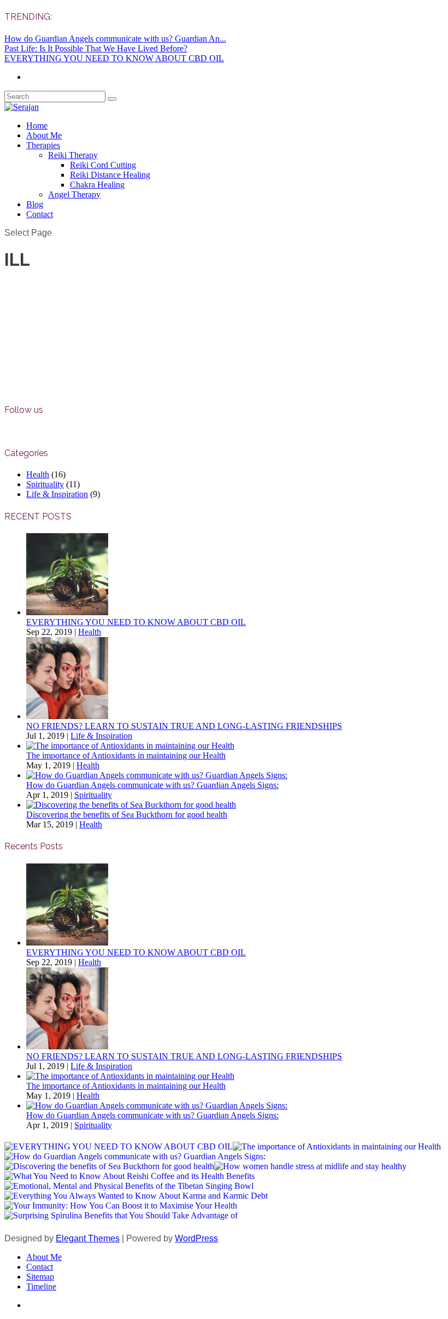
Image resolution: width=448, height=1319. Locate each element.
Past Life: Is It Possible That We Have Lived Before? (95, 48)
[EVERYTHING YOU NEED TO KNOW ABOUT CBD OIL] (67, 612)
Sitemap (40, 1276)
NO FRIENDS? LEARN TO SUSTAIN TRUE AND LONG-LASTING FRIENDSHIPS (184, 726)
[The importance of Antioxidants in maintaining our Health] (130, 745)
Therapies (43, 145)
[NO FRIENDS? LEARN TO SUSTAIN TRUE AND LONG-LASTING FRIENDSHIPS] (67, 716)
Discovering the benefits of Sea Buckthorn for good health (126, 814)
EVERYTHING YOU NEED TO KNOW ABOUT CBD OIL (114, 58)
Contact (39, 214)
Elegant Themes (88, 1238)
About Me (44, 135)
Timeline (41, 1286)
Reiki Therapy (73, 155)
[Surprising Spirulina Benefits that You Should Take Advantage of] (121, 1216)
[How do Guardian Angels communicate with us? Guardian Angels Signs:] (156, 775)
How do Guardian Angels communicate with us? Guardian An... (115, 38)
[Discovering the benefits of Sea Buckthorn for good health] (131, 804)
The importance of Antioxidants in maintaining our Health (126, 755)
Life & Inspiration (57, 494)
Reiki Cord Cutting (103, 165)
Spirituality (45, 484)
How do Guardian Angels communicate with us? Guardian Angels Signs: (152, 785)
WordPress (196, 1238)
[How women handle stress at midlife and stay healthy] (310, 1166)
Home (37, 125)
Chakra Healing (97, 184)
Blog (34, 204)
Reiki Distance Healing (110, 174)
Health (37, 474)
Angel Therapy (74, 194)
